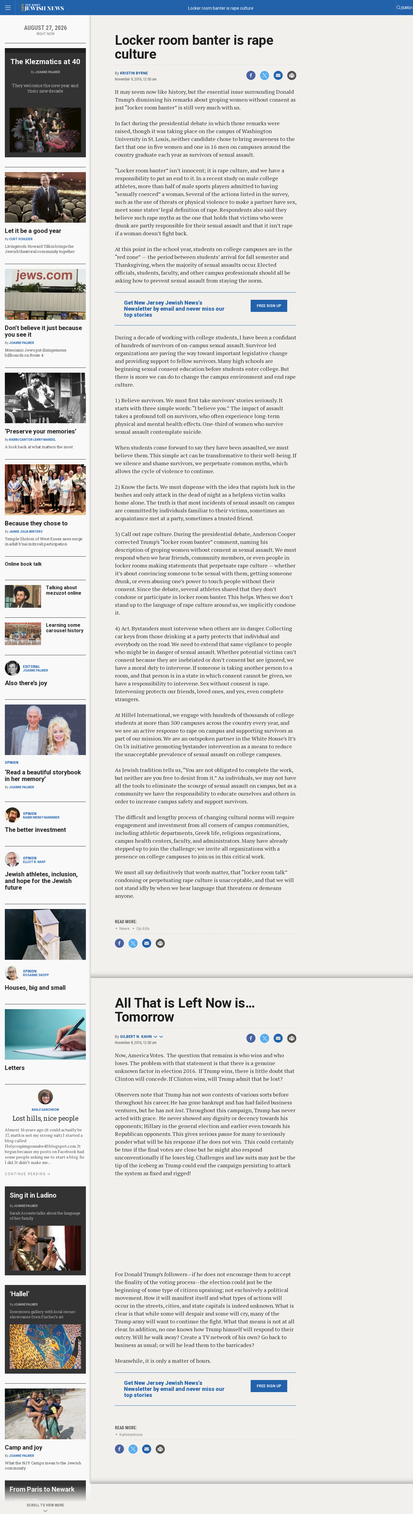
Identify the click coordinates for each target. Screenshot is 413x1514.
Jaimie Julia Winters (26, 531)
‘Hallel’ (19, 1294)
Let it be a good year (33, 230)
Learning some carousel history (64, 627)
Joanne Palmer (47, 72)
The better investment (36, 829)
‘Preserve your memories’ (40, 431)
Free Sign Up (269, 306)
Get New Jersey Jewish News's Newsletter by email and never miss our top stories (174, 309)
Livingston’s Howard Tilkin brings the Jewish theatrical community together (40, 249)
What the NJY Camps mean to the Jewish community (43, 1465)
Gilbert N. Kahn (136, 1037)
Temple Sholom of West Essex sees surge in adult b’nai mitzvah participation (44, 541)
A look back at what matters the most (39, 447)
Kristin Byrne (134, 73)
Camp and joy (23, 1447)
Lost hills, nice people (45, 1118)
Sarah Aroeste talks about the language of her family (45, 1215)
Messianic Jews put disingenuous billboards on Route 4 (36, 352)
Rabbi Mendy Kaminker (41, 817)
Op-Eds (142, 928)
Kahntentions (130, 1434)
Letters (15, 1067)
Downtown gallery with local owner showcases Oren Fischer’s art (42, 1314)
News (124, 928)
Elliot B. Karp (34, 862)
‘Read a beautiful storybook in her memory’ (43, 776)
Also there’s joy (26, 683)
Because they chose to (36, 523)
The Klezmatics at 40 (45, 61)
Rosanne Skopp (36, 975)
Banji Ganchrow (45, 1109)
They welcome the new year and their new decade (45, 88)
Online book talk (23, 564)
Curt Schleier (21, 239)
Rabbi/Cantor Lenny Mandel (32, 439)
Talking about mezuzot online (63, 590)
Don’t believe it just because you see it (43, 331)
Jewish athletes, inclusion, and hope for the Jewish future (41, 881)
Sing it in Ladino (33, 1195)
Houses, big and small (35, 987)
